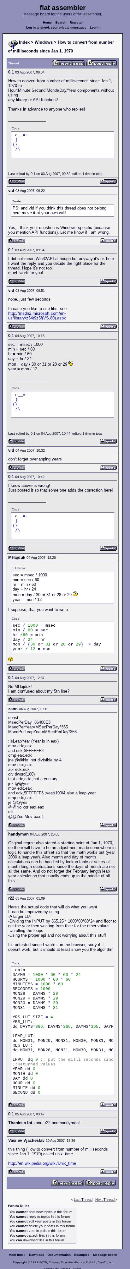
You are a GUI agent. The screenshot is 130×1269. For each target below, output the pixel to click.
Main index (17, 1254)
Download (36, 1254)
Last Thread (83, 1199)
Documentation (59, 1254)
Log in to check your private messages (56, 27)
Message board (105, 1254)
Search (60, 22)
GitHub (91, 1262)
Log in (94, 27)
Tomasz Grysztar (61, 1262)
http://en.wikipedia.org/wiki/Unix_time (42, 1163)
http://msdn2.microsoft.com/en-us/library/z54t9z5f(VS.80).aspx (37, 315)
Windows (44, 42)
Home (47, 22)
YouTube (104, 1262)
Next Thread (105, 1199)
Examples (82, 1254)
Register (76, 22)
